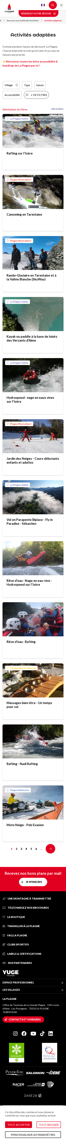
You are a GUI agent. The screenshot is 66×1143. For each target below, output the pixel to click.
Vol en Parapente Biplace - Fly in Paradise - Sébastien (30, 521)
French (43, 5)
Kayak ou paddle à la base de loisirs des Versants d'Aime (32, 338)
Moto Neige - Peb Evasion (25, 825)
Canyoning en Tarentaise (24, 214)
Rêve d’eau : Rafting (21, 642)
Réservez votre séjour (36, 13)
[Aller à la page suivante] (50, 848)
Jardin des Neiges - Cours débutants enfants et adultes (33, 460)
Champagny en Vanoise (23, 668)
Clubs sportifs (18, 944)
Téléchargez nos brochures (28, 907)
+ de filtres (39, 94)
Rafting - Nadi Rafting (22, 764)
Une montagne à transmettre (29, 898)
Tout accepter (18, 1124)
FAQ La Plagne (17, 935)
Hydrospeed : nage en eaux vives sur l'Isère (30, 399)
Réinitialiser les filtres (15, 109)
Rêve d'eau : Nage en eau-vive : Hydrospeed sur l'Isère (29, 582)
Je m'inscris (34, 881)
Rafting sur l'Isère (20, 153)
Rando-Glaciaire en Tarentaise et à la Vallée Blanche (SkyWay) (31, 277)
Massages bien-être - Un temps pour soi (29, 705)
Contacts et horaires (25, 1019)
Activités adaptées (53, 20)
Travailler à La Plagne (23, 926)
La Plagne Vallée (19, 118)
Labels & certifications (24, 953)
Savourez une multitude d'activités (23, 20)
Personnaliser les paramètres (33, 1134)
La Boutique (16, 916)
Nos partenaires (19, 962)
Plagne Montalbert (20, 179)
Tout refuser (49, 1124)
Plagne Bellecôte (19, 790)
